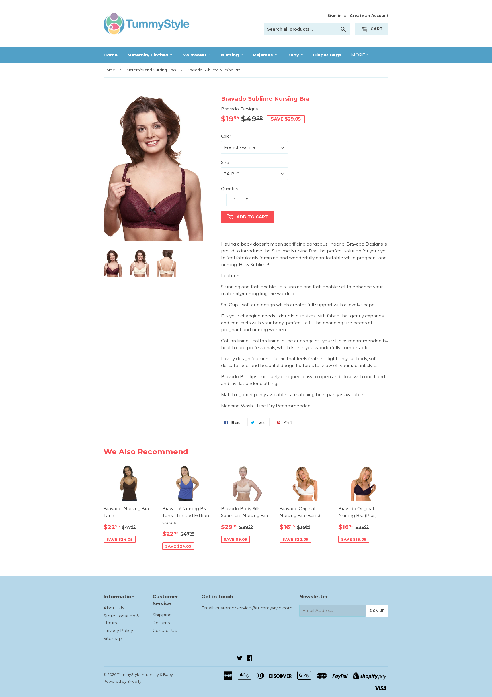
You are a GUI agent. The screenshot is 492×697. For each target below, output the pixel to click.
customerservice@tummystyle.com (253, 608)
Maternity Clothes (148, 55)
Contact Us (165, 630)
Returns (161, 622)
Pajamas (263, 55)
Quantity (229, 188)
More (358, 55)
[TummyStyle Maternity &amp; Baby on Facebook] (250, 658)
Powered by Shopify (122, 681)
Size (225, 162)
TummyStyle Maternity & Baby (145, 674)
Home (111, 55)
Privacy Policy (118, 630)
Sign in (334, 15)
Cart (376, 28)
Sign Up (377, 611)
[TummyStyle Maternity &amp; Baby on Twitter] (240, 658)
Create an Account (369, 15)
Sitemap (113, 638)
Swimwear (195, 55)
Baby (293, 55)
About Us (114, 608)
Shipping (162, 614)
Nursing (230, 55)
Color (226, 136)
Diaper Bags (327, 55)
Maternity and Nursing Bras (151, 70)
